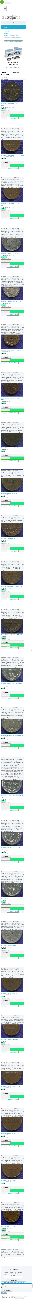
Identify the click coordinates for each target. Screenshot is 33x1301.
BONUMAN (19, 1282)
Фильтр (3, 1284)
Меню (7, 3)
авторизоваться (20, 1297)
